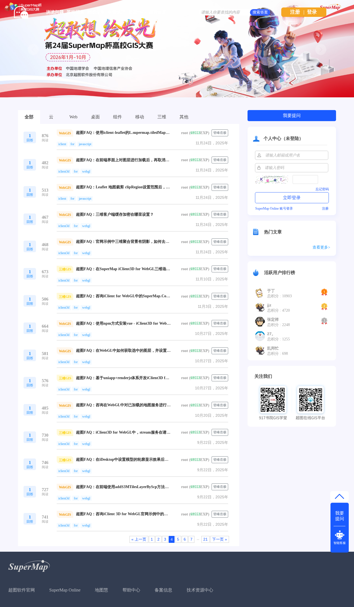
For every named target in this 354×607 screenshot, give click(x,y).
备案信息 (163, 590)
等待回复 (75, 12)
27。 (271, 334)
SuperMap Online (64, 590)
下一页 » (219, 539)
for (72, 144)
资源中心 (137, 12)
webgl (86, 171)
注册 (295, 12)
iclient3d (63, 171)
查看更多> (321, 247)
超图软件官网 (21, 590)
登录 (312, 12)
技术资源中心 (200, 590)
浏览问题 (55, 12)
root (184, 133)
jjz (269, 305)
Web (73, 116)
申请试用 (116, 12)
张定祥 (273, 319)
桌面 (95, 116)
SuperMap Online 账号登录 (274, 208)
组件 (117, 116)
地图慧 (101, 590)
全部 (29, 116)
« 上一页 (138, 539)
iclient (62, 144)
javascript (85, 144)
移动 (139, 116)
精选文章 (96, 12)
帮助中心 (131, 590)
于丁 (271, 290)
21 (205, 539)
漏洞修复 (157, 12)
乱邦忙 (273, 348)
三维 (161, 116)
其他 (183, 116)
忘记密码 (322, 189)
